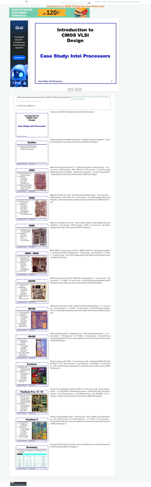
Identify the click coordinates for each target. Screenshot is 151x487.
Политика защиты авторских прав (119, 2)
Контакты (136, 2)
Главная (97, 2)
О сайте (104, 2)
